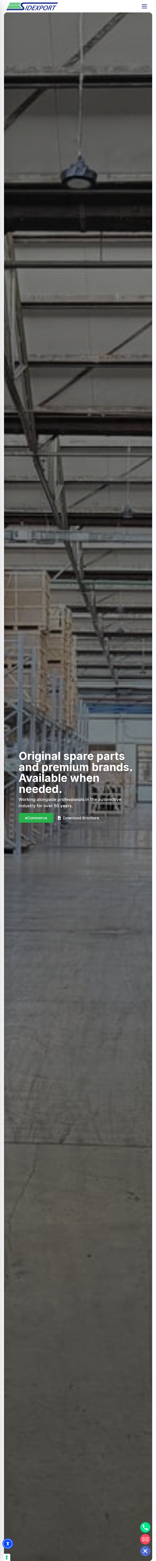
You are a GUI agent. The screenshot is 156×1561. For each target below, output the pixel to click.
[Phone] (145, 1527)
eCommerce (36, 818)
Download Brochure (81, 818)
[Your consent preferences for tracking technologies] (6, 1557)
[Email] (145, 1539)
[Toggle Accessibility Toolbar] (8, 1544)
